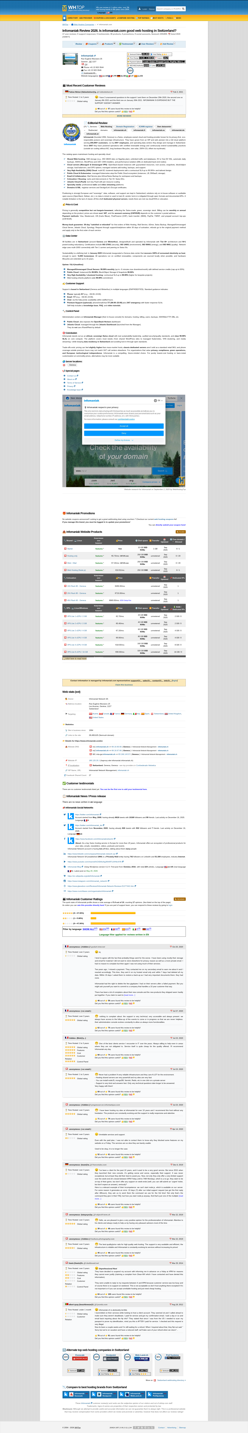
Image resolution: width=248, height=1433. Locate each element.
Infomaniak (85, 1403)
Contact (161, 1428)
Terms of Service (74, 383)
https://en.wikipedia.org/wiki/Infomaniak (84, 876)
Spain (147, 714)
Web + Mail (71, 563)
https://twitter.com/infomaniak (87, 814)
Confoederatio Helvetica (146, 765)
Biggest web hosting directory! (78, 10)
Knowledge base (74, 390)
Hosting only (72, 556)
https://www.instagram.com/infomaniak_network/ (87, 881)
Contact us (71, 376)
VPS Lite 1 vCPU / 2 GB (77, 616)
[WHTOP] (64, 18)
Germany (128, 714)
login (174, 681)
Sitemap (182, 1428)
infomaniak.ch (123, 770)
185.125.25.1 (94, 760)
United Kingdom (174, 714)
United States (98, 717)
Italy (138, 714)
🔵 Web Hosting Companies (82, 24)
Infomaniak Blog (74, 867)
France (117, 714)
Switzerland (159, 714)
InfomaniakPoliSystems (160, 1394)
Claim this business (124, 685)
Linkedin (149, 1428)
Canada (106, 714)
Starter (70, 549)
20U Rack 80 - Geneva (76, 593)
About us (70, 379)
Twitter (139, 1428)
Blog (142, 1428)
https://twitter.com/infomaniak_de (88, 825)
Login (144, 9)
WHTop (65, 24)
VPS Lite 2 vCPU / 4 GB (77, 630)
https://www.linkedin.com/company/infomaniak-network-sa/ (91, 854)
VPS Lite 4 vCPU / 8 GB (77, 645)
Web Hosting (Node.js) (76, 570)
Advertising (171, 1428)
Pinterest (145, 1428)
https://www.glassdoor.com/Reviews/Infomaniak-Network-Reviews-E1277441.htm (101, 886)
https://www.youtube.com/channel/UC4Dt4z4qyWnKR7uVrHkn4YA (94, 862)
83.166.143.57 (124, 754)
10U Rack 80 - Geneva (76, 586)
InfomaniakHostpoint (109, 1394)
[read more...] (129, 995)
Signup (152, 9)
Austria (95, 714)
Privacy (70, 386)
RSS (152, 1428)
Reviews (180, 899)
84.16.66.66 (117, 747)
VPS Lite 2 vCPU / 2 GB (77, 623)
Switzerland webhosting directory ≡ (171, 1380)
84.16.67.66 (117, 750)
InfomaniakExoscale (81, 1394)
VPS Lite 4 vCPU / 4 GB (77, 638)
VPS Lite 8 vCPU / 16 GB (77, 652)
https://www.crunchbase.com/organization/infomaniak (89, 891)
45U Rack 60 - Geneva (76, 600)
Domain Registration (125, 127)
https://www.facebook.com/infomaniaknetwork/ (94, 839)
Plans (181, 532)
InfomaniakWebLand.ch (137, 1394)
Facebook (135, 1428)
